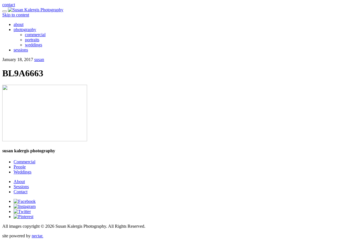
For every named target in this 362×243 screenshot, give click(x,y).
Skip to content (15, 14)
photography (25, 29)
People (20, 166)
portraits (32, 39)
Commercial (24, 161)
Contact (20, 191)
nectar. (37, 235)
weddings (33, 44)
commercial (35, 34)
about (18, 24)
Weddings (22, 172)
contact (8, 4)
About (19, 181)
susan (39, 59)
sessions (21, 49)
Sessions (21, 186)
